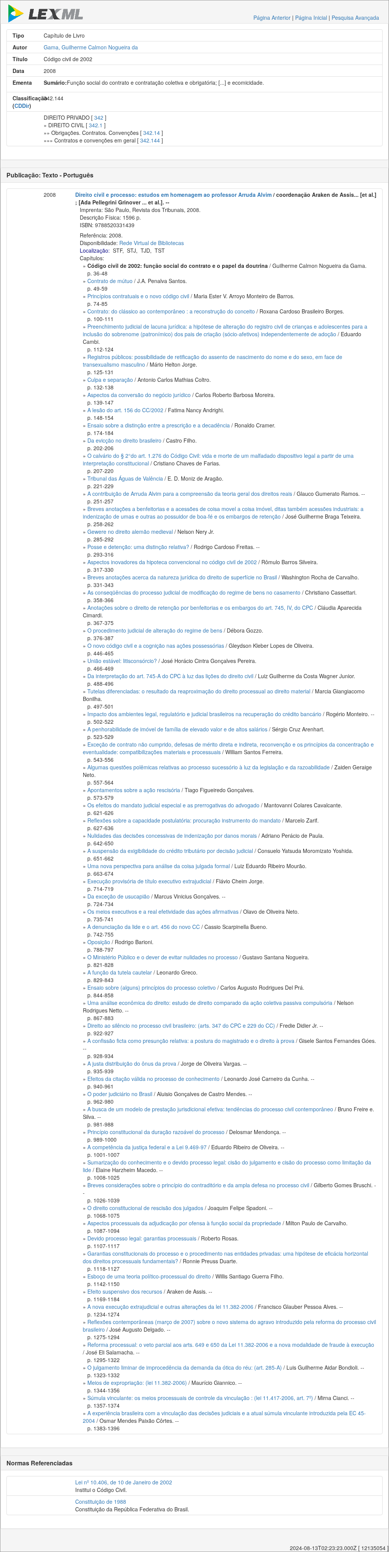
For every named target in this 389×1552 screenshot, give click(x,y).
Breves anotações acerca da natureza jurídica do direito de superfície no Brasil (182, 577)
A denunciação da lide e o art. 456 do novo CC (143, 926)
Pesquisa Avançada (355, 17)
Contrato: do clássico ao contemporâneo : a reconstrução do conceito (171, 311)
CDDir (21, 105)
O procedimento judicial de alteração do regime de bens (154, 630)
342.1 (96, 125)
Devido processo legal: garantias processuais (141, 1238)
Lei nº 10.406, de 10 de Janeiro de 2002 (123, 1482)
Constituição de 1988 (100, 1501)
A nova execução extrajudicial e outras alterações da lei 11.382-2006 (170, 1306)
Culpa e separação (110, 379)
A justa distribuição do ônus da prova (131, 1063)
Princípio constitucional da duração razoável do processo (156, 1132)
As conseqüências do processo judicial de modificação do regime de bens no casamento (193, 592)
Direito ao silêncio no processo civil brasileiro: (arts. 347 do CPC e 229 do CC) (181, 1025)
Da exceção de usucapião (118, 896)
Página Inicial (311, 17)
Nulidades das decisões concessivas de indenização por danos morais (172, 835)
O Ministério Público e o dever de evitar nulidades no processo (162, 957)
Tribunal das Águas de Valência (125, 478)
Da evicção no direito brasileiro (124, 440)
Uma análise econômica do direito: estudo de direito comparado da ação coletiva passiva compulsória (209, 1002)
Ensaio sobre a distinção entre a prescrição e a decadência (158, 425)
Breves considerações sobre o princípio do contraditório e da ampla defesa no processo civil (198, 1185)
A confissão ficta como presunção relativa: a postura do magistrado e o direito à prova (190, 1040)
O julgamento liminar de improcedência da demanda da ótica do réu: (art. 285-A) (184, 1367)
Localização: (95, 250)
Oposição (98, 942)
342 (98, 117)
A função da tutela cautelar (119, 972)
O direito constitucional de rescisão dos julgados (145, 1208)
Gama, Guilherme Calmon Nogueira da (91, 47)
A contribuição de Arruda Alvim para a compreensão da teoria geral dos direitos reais (189, 493)
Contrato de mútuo (110, 281)
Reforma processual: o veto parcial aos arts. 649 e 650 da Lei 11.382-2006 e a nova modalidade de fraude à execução (230, 1344)
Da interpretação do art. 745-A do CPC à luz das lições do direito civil (170, 676)
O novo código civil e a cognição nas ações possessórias (155, 645)
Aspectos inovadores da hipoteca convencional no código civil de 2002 (172, 562)
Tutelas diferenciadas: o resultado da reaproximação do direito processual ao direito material (198, 691)
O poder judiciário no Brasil (119, 1094)
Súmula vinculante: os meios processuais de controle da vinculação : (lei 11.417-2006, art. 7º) (200, 1398)
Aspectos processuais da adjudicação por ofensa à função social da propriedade (184, 1223)
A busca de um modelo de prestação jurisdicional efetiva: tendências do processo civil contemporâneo (210, 1109)
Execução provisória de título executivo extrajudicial (149, 881)
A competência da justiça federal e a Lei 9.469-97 (147, 1147)
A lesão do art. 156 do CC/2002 (125, 410)
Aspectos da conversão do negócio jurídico (139, 395)
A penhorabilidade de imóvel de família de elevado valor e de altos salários (177, 729)
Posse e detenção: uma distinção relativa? (138, 547)
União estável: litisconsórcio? (122, 660)
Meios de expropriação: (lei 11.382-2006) (137, 1382)
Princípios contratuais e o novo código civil (138, 296)
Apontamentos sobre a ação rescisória (133, 790)
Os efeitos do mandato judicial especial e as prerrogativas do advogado (173, 805)
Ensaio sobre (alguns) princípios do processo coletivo (151, 987)
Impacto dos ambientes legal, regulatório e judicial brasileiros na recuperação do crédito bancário (204, 714)
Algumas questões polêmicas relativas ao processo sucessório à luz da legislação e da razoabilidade (208, 767)
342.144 (150, 140)
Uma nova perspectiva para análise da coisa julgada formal (158, 866)
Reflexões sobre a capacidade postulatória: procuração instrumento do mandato (184, 820)
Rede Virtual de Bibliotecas (151, 243)
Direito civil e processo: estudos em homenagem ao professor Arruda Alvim (173, 194)
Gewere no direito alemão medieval (130, 531)
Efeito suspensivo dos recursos (124, 1291)
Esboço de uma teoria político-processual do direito (149, 1276)
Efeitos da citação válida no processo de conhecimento (153, 1078)
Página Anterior (272, 17)
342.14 (151, 132)
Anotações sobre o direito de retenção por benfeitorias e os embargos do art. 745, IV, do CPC (200, 607)
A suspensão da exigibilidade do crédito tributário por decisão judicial (170, 850)
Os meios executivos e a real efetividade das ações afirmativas (163, 911)
